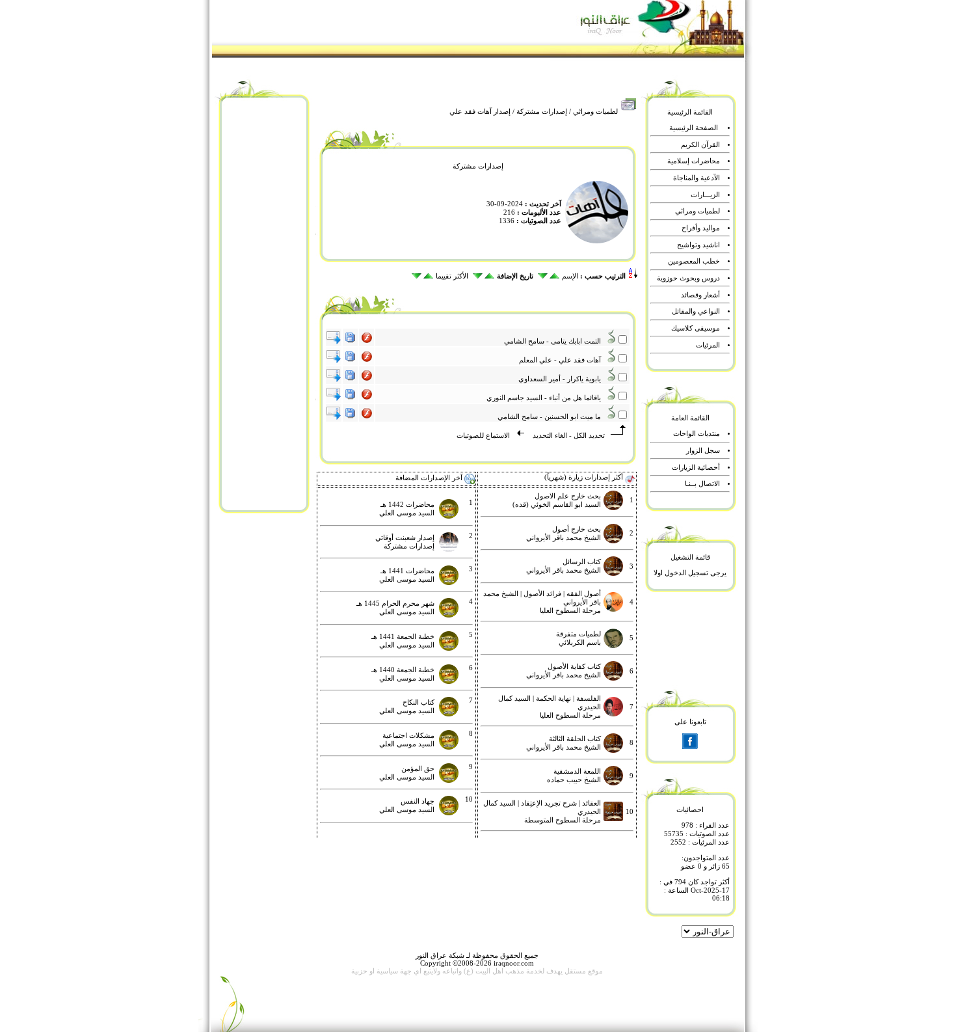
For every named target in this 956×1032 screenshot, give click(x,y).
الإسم (570, 276)
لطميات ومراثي (595, 111)
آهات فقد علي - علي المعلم (563, 360)
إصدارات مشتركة (541, 111)
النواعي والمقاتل (696, 311)
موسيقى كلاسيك (695, 328)
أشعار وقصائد (700, 295)
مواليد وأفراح (701, 228)
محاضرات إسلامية (693, 161)
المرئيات (708, 345)
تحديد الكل (589, 435)
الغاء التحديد (549, 435)
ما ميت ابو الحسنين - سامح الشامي (552, 416)
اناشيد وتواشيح (698, 245)
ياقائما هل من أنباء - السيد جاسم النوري (546, 397)
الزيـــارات (705, 194)
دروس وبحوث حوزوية (688, 278)
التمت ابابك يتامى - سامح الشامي (555, 341)
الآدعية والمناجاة (696, 178)
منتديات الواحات (696, 433)
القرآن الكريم (700, 144)
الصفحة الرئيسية (693, 127)
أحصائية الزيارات (696, 467)
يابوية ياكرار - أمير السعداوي (562, 379)
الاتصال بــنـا (702, 483)
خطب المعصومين (694, 261)
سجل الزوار (703, 450)
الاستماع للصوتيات (483, 435)
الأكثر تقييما (452, 276)
